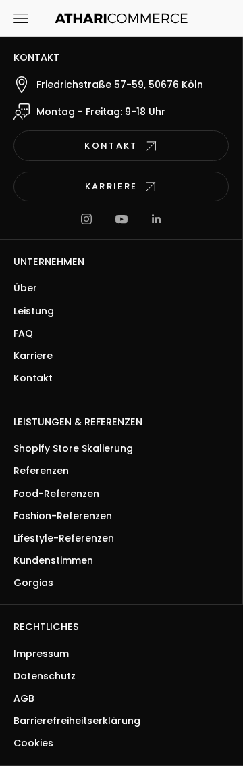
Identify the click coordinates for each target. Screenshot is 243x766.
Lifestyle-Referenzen (64, 538)
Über (25, 288)
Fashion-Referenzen (63, 516)
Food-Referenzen (56, 493)
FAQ (23, 333)
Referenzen (41, 470)
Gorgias (33, 583)
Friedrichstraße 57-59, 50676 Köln (119, 84)
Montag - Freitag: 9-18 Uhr (100, 111)
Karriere (33, 355)
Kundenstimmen (53, 560)
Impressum (41, 654)
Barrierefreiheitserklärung (77, 720)
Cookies (33, 743)
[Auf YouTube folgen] (121, 219)
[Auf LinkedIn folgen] (156, 219)
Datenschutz (45, 676)
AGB (24, 698)
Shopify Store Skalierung (73, 448)
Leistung (34, 311)
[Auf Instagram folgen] (86, 219)
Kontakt (33, 378)
